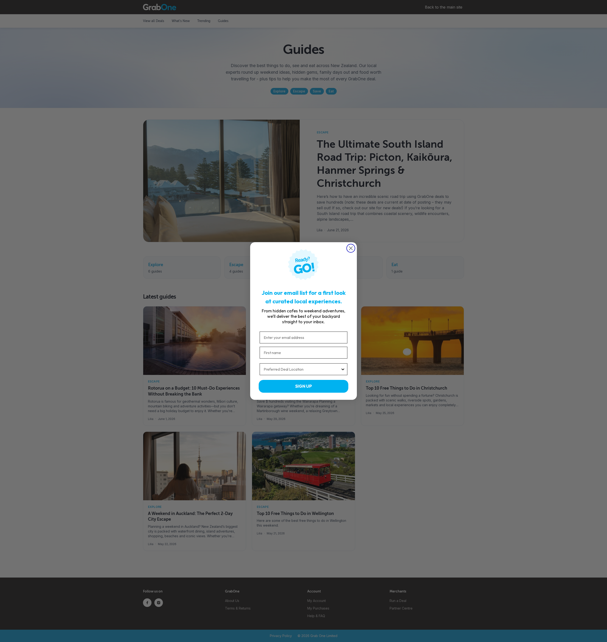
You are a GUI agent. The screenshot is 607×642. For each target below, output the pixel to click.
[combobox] (302, 369)
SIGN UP (303, 386)
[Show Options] (342, 369)
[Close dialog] (351, 248)
